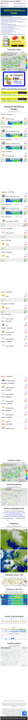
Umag (3, 34)
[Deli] (24, 713)
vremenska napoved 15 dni (6, 711)
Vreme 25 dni (5, 6)
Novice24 (4, 713)
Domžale (14, 19)
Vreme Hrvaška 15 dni (21, 3)
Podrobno (16, 718)
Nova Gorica (4, 27)
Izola (5, 28)
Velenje (5, 24)
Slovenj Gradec (18, 21)
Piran (15, 28)
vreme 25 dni (17, 709)
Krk (1, 34)
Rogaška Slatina (11, 24)
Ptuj (6, 21)
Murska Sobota (5, 31)
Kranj (3, 26)
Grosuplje (3, 20)
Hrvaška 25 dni (22, 718)
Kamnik (7, 19)
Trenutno (11, 718)
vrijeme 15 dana (16, 711)
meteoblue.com (14, 706)
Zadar (11, 34)
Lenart (6, 23)
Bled (18, 26)
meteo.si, (25, 704)
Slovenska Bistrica (10, 21)
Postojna (8, 28)
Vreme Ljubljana (5, 714)
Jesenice (6, 26)
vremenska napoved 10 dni (19, 710)
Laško (15, 24)
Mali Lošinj (14, 34)
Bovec (13, 27)
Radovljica (15, 26)
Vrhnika (21, 19)
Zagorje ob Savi (14, 20)
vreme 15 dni (11, 709)
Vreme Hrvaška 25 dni (21, 6)
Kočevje (25, 19)
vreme (7, 709)
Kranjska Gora (22, 26)
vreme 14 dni (11, 710)
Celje (3, 24)
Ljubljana (3, 19)
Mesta (2, 718)
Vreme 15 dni (5, 3)
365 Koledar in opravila (14, 714)
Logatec (18, 19)
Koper (3, 28)
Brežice (8, 30)
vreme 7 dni (23, 709)
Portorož (18, 28)
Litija (9, 20)
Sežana (12, 28)
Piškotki (3, 709)
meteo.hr (17, 705)
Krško (12, 30)
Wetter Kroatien (17, 715)
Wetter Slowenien (10, 715)
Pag (8, 34)
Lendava (13, 31)
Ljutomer (10, 31)
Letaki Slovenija (22, 714)
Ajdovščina (9, 27)
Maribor (3, 21)
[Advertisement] (14, 176)
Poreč (6, 34)
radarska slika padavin (16, 713)
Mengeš (6, 20)
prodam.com (9, 713)
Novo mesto (4, 30)
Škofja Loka (10, 26)
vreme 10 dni (5, 710)
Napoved (7, 718)
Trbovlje (10, 19)
